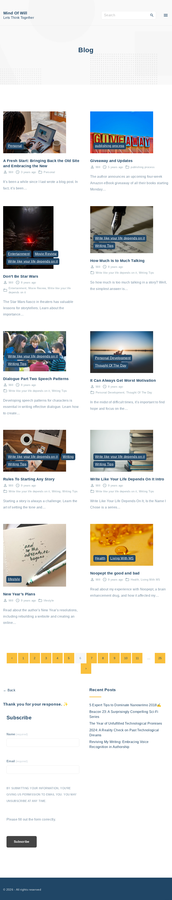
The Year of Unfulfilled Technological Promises (125, 723)
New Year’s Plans (19, 594)
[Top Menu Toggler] (165, 15)
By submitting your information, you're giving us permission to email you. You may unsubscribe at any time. (42, 795)
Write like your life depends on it (33, 261)
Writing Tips (104, 246)
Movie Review (46, 254)
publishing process (109, 146)
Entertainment (19, 254)
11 (137, 658)
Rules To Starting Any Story (29, 479)
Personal (15, 146)
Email (17, 761)
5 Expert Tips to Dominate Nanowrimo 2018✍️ (125, 705)
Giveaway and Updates (111, 160)
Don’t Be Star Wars (20, 276)
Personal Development (112, 358)
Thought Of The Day (110, 365)
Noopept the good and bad (115, 573)
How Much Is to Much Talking (117, 260)
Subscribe (21, 841)
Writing (68, 456)
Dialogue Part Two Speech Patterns (36, 379)
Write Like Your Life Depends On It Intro (127, 479)
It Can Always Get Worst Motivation (123, 380)
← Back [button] (9, 690)
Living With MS (122, 558)
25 (160, 658)
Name (17, 734)
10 (126, 658)
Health (100, 558)
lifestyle (14, 579)
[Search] (152, 15)
